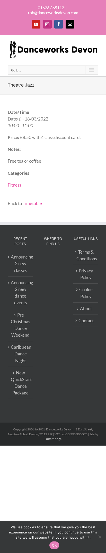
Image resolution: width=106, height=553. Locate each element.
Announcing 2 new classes (20, 263)
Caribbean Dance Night (20, 353)
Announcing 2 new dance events (20, 293)
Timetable (32, 203)
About (86, 308)
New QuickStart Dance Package (20, 383)
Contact (86, 320)
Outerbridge (53, 439)
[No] (99, 536)
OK (54, 545)
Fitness (14, 185)
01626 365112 (51, 7)
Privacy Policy (86, 274)
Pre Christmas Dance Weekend (20, 325)
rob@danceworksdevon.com (53, 12)
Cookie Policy (86, 293)
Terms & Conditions (86, 255)
